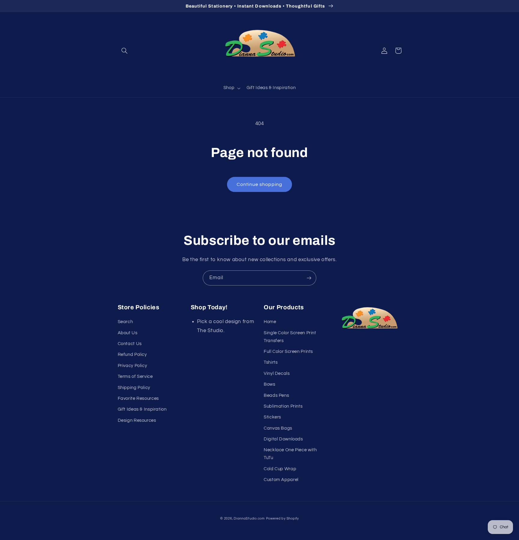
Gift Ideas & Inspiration (142, 409)
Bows (269, 384)
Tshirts (271, 362)
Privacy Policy (132, 365)
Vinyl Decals (277, 373)
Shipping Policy (134, 387)
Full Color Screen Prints (288, 351)
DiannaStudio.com (249, 518)
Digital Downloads (283, 439)
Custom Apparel (281, 479)
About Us (128, 333)
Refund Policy (132, 354)
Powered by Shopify (282, 518)
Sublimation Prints (283, 406)
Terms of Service (135, 376)
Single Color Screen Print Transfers (290, 337)
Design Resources (137, 420)
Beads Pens (276, 395)
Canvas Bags (278, 428)
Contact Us (130, 343)
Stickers (272, 417)
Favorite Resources (138, 398)
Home (270, 321)
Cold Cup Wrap (280, 469)
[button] (125, 50)
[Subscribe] (309, 277)
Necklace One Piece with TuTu (290, 454)
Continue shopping (260, 184)
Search (125, 321)
